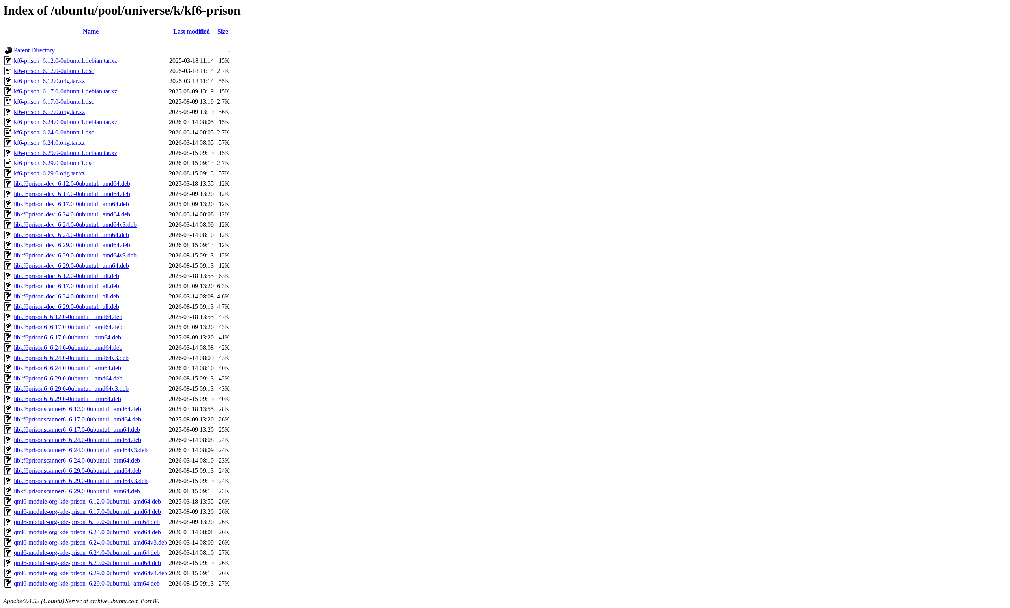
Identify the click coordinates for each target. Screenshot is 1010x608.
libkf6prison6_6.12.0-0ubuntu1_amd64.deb (68, 316)
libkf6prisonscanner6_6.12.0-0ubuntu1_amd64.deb (77, 409)
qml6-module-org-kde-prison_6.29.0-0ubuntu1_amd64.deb (87, 563)
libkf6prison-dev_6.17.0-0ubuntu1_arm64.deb (71, 204)
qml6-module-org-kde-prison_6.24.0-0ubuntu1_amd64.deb (87, 532)
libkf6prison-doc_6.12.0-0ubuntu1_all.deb (66, 275)
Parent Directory (34, 50)
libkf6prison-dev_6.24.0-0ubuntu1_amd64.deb (72, 214)
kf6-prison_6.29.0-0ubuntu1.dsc (54, 163)
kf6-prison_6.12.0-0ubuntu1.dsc (54, 70)
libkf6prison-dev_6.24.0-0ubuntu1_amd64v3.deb (75, 224)
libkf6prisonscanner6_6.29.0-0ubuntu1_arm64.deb (77, 491)
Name (91, 31)
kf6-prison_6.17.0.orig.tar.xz (49, 111)
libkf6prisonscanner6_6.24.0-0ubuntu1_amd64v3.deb (81, 450)
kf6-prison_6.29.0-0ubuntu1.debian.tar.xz (65, 152)
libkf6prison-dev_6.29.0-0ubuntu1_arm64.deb (71, 265)
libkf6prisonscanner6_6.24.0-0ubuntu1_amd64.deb (77, 439)
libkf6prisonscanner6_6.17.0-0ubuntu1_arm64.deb (77, 429)
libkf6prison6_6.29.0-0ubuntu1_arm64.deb (67, 398)
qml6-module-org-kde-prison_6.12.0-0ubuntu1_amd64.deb (87, 501)
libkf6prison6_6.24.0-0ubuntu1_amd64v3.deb (71, 357)
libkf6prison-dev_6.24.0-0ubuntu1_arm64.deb (71, 234)
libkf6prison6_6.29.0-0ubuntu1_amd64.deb (68, 378)
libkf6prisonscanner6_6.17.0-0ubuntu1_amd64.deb (77, 419)
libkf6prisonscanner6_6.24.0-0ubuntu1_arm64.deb (77, 460)
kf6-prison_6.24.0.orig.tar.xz (49, 142)
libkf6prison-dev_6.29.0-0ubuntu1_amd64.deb (72, 245)
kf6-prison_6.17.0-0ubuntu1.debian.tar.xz (65, 91)
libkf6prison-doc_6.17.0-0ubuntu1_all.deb (66, 286)
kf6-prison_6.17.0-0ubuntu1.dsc (54, 101)
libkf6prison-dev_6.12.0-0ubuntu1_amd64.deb (72, 183)
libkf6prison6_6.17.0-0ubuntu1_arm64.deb (67, 337)
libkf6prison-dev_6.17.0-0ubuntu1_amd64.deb (72, 193)
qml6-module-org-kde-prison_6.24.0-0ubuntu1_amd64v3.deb (90, 542)
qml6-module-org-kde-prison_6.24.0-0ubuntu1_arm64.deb (87, 552)
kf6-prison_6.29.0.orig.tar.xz (49, 173)
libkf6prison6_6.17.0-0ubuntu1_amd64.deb (68, 327)
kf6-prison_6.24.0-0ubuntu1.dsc (54, 132)
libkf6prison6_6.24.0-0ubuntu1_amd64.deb (68, 347)
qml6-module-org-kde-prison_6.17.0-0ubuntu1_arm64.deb (87, 521)
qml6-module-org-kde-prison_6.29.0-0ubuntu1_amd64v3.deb (90, 573)
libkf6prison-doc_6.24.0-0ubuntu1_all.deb (66, 296)
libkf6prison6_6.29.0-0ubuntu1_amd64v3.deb (71, 388)
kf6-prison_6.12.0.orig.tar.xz (49, 81)
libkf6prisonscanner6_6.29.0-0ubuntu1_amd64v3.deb (81, 480)
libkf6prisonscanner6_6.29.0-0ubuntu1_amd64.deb (77, 470)
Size (222, 31)
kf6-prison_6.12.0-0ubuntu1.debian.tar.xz (65, 60)
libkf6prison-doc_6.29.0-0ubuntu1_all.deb (66, 306)
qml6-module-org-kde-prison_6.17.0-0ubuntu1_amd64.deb (87, 511)
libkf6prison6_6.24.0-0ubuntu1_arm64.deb (67, 368)
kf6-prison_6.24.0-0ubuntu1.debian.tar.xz (65, 122)
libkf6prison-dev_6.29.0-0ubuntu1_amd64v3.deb (75, 255)
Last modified (191, 31)
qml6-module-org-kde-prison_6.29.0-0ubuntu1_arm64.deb (87, 583)
